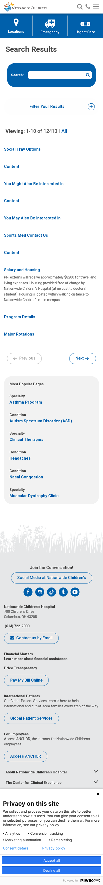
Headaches (20, 458)
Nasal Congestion (26, 477)
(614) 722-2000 (17, 626)
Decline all (51, 870)
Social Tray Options (22, 149)
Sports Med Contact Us (26, 235)
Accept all (52, 860)
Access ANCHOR (25, 756)
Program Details (19, 317)
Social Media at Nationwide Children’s (51, 577)
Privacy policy (53, 848)
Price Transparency (20, 668)
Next (80, 358)
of (41, 131)
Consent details (15, 848)
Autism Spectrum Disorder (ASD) (41, 421)
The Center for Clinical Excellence (34, 783)
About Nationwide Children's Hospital (36, 772)
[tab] (47, 106)
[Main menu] (96, 7)
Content (11, 166)
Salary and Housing (22, 269)
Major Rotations (19, 334)
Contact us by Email (33, 638)
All (64, 131)
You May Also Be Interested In (32, 218)
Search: (17, 75)
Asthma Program (26, 402)
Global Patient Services (31, 718)
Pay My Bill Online (26, 680)
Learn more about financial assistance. (36, 659)
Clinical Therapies (27, 439)
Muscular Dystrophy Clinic (34, 495)
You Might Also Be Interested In (34, 183)
